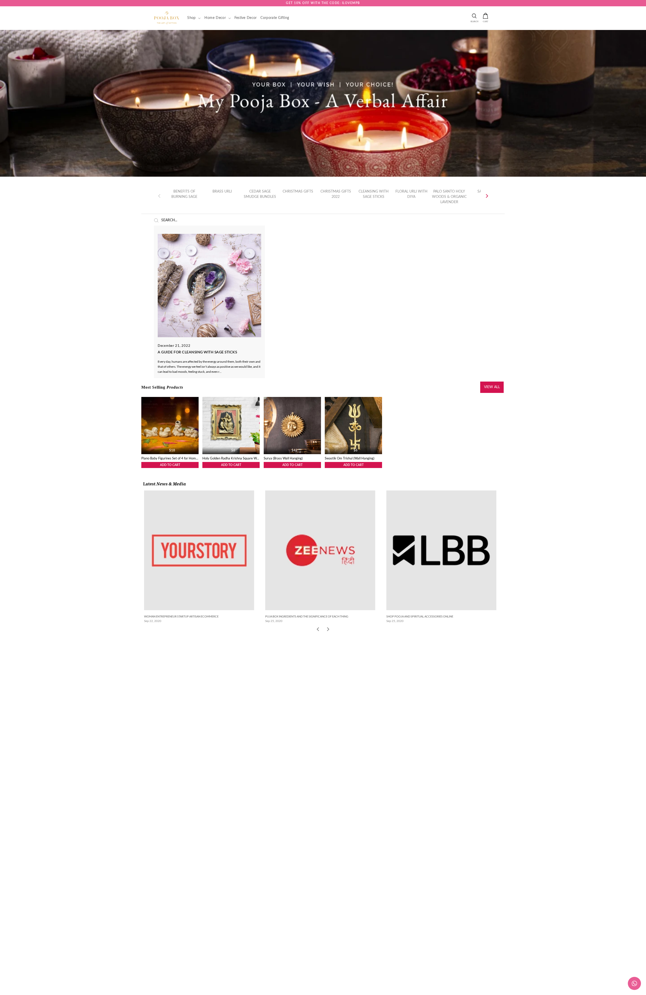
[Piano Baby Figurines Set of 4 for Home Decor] (170, 425)
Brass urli (222, 191)
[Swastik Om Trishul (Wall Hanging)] (353, 425)
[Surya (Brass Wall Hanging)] (292, 425)
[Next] (486, 196)
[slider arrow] (328, 630)
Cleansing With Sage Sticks (374, 194)
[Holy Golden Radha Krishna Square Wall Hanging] (231, 425)
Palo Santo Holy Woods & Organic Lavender (449, 196)
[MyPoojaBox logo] (166, 17)
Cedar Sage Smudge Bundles (260, 194)
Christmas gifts (298, 191)
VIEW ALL (492, 387)
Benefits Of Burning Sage (184, 194)
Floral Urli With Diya (411, 194)
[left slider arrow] (318, 630)
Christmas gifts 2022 (335, 194)
